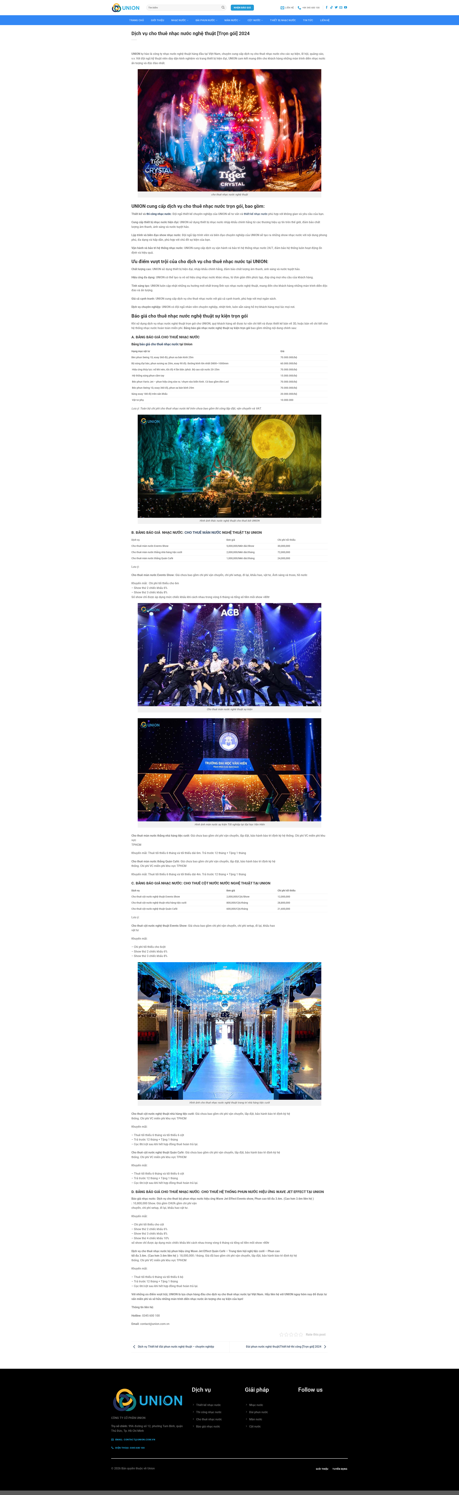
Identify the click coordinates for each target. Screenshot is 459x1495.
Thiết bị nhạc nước (283, 20)
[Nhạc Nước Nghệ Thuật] (126, 8)
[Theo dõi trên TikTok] (331, 7)
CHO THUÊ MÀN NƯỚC (202, 532)
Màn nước (231, 20)
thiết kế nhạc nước (256, 214)
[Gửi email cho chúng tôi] (340, 7)
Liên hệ (325, 20)
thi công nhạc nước (158, 214)
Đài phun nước (205, 20)
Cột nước (254, 20)
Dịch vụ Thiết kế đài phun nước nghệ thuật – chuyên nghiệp (175, 1346)
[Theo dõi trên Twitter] (336, 7)
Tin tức (308, 20)
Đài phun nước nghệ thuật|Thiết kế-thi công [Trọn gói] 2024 (284, 1346)
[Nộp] (223, 8)
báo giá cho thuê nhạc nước (159, 344)
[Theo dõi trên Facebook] (326, 7)
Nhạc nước (178, 20)
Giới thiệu (157, 20)
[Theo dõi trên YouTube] (345, 7)
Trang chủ (136, 20)
